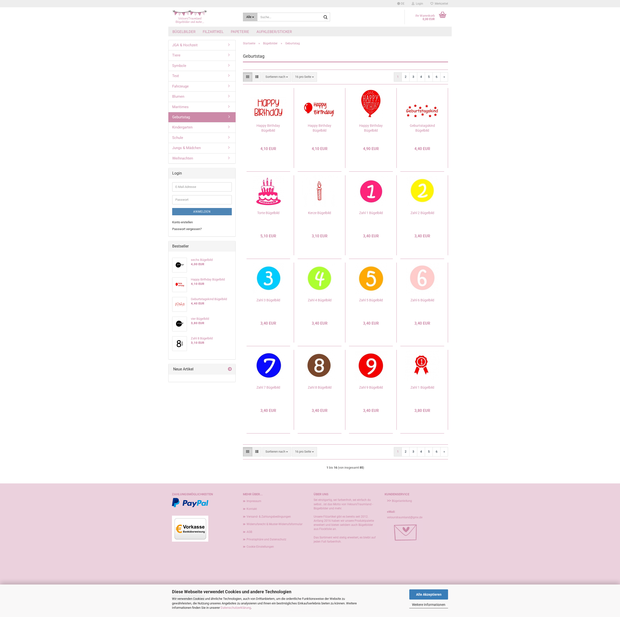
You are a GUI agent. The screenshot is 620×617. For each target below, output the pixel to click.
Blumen (178, 96)
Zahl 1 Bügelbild (371, 213)
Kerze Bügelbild (319, 213)
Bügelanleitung (402, 501)
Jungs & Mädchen (186, 148)
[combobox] (276, 77)
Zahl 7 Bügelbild (268, 387)
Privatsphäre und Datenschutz (266, 539)
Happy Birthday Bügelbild (268, 128)
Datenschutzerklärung (236, 607)
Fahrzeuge (180, 86)
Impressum (254, 501)
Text (175, 76)
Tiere (176, 55)
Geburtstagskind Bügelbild (422, 128)
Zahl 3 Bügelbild (268, 300)
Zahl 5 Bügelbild (371, 300)
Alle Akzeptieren (429, 594)
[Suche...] (325, 17)
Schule (177, 138)
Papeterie (240, 32)
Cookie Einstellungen (260, 546)
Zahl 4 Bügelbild (320, 300)
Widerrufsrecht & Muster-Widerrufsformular (274, 524)
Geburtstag (181, 117)
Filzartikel (213, 32)
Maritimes (180, 107)
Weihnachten (182, 158)
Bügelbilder (183, 32)
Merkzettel (440, 3)
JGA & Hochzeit (185, 45)
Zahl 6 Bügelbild (422, 300)
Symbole (179, 66)
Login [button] (418, 3)
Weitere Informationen (428, 605)
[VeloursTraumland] (204, 17)
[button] (401, 3)
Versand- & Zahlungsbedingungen (269, 516)
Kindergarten (182, 127)
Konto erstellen (182, 222)
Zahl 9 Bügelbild (371, 387)
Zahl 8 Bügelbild (320, 387)
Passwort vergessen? (187, 229)
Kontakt (252, 509)
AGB (249, 532)
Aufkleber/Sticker (274, 32)
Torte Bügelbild (268, 213)
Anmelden (202, 211)
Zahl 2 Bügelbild (422, 213)
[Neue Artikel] (230, 369)
